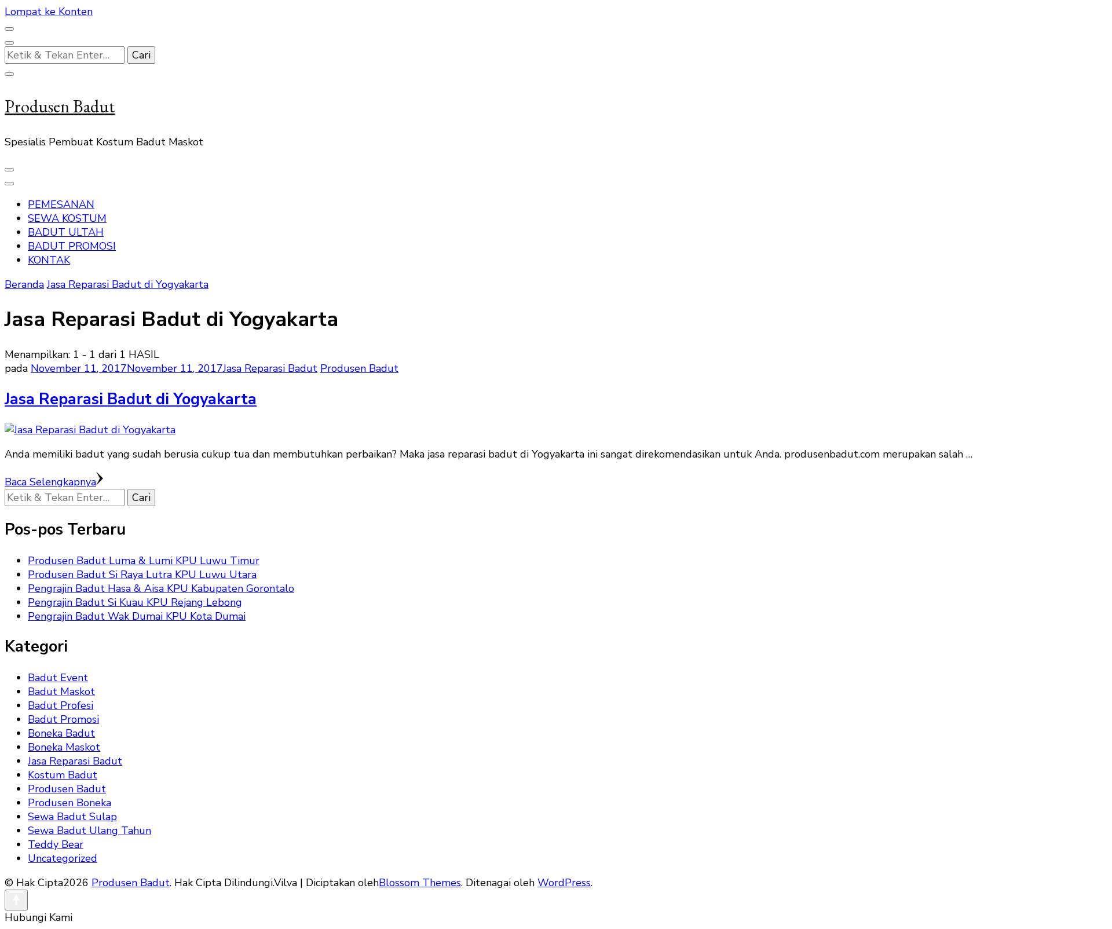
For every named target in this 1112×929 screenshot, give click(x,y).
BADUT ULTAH (66, 232)
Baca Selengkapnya (50, 482)
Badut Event (58, 678)
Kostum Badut (62, 775)
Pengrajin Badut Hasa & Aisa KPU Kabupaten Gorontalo (161, 588)
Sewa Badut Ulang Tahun (89, 830)
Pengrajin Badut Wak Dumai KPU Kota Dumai (137, 616)
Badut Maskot (61, 691)
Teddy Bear (55, 844)
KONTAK (49, 260)
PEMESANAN (61, 204)
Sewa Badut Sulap (72, 817)
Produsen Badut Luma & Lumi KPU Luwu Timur (143, 561)
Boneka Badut (61, 733)
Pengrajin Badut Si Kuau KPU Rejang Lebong (135, 602)
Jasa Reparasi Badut (270, 368)
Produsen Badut (60, 106)
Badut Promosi (63, 719)
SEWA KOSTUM (67, 218)
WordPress (564, 883)
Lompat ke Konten (49, 12)
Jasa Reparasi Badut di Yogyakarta (131, 399)
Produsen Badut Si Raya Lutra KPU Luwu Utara (142, 574)
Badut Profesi (60, 705)
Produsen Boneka (69, 803)
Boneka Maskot (64, 747)
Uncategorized (62, 858)
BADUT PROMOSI (72, 246)
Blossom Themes (420, 883)
